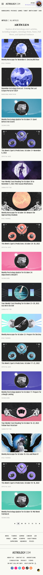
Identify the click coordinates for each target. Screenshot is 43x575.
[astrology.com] (13, 4)
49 (22, 523)
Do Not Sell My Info (15, 564)
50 (25, 523)
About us (10, 558)
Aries (7, 536)
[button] (35, 564)
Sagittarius (32, 538)
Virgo (8, 538)
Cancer (29, 536)
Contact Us (20, 558)
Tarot (25, 10)
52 (32, 523)
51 (28, 523)
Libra (15, 538)
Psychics (14, 10)
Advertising (31, 558)
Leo (35, 536)
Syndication (14, 560)
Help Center (29, 564)
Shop (40, 10)
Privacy (24, 560)
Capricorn (14, 541)
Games (20, 10)
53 (36, 523)
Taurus (14, 536)
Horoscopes (6, 10)
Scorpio (22, 538)
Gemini (21, 536)
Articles (5, 20)
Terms (31, 560)
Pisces (31, 541)
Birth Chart (33, 10)
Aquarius (23, 541)
